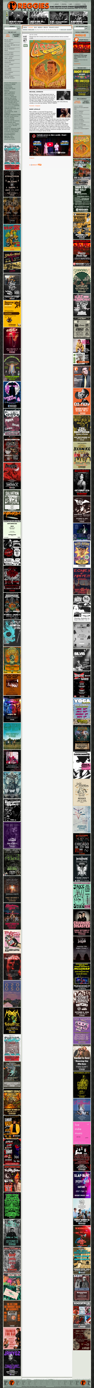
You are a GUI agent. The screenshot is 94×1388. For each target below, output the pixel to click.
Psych (16, 116)
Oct (40, 29)
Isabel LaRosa (8, 58)
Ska (12, 131)
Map (70, 4)
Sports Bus (9, 138)
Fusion (9, 110)
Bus (35, 27)
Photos (64, 4)
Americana (8, 108)
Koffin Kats (7, 41)
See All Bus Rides (78, 132)
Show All (25, 29)
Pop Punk (7, 104)
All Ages (15, 124)
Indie (14, 84)
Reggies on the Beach (11, 121)
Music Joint (31, 29)
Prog (13, 93)
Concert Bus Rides (77, 102)
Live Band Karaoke (10, 99)
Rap (6, 122)
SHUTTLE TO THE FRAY (80, 124)
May (55, 29)
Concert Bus (9, 89)
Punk (12, 118)
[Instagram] (81, 35)
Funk (6, 130)
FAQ (85, 4)
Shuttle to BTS (78, 113)
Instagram (37, 105)
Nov (42, 29)
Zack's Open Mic (8, 125)
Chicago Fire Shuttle (11, 101)
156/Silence (7, 74)
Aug (36, 29)
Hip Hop (7, 94)
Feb (49, 29)
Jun (57, 29)
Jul (59, 29)
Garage (16, 105)
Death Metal (9, 95)
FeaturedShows (16, 35)
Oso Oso (6, 66)
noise (6, 102)
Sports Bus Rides (86, 102)
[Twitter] (79, 35)
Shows (30, 27)
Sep (38, 29)
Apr (53, 29)
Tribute (7, 113)
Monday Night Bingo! (9, 139)
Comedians (7, 84)
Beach (46, 27)
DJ (16, 103)
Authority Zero (8, 54)
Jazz (12, 116)
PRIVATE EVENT (54, 27)
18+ (5, 110)
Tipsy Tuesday (9, 92)
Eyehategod (7, 70)
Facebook (31, 105)
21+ (30, 164)
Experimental (9, 134)
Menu (25, 27)
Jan (46, 29)
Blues (7, 116)
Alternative (14, 130)
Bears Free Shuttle (10, 83)
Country (7, 127)
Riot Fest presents (9, 133)
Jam (6, 98)
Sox (15, 112)
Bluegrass (8, 86)
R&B (14, 108)
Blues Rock (12, 98)
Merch (40, 27)
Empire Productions (12, 115)
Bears (15, 125)
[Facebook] (76, 35)
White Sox (12, 122)
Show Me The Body (9, 77)
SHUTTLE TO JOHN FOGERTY (81, 128)
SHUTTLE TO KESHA (79, 120)
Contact (77, 4)
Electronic (8, 87)
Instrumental (9, 112)
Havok (6, 50)
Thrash (7, 118)
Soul (17, 131)
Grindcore (7, 124)
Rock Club (63, 29)
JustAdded (8, 35)
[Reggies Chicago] (28, 10)
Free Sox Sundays (10, 107)
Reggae (13, 96)
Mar (51, 29)
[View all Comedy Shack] (25, 45)
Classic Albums (9, 119)
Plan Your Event (31, 1386)
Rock (7, 91)
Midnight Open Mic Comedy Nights (15, 128)
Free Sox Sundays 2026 (8, 105)
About (57, 4)
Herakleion (7, 62)
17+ (18, 109)
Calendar (69, 29)
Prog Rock (15, 104)
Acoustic (7, 131)
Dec (44, 29)
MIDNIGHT (34, 164)
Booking (24, 1386)
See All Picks (77, 63)
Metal (7, 136)
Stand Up (11, 103)
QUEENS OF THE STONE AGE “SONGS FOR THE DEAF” (80, 57)
